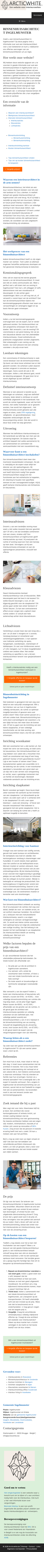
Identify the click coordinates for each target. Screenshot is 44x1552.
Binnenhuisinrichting (16, 135)
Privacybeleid (32, 1549)
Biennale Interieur (11, 1506)
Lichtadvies (15, 126)
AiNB (6, 1538)
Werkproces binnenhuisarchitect (21, 115)
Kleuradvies (16, 123)
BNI (29, 1527)
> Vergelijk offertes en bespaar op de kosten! (22, 679)
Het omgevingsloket (12, 1493)
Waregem (29, 1382)
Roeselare (27, 1377)
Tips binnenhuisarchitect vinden (21, 158)
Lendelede (19, 1422)
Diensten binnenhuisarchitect (20, 118)
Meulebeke (14, 1420)
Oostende (34, 1380)
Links (38, 1546)
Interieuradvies (17, 121)
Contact (32, 1546)
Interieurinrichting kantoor (18, 146)
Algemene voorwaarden (16, 1549)
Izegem (6, 1420)
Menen (33, 1387)
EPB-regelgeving (28, 412)
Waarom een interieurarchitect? (21, 113)
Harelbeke (26, 1392)
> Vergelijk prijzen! (12, 169)
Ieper (30, 1385)
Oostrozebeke (26, 1420)
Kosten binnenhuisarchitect (19, 148)
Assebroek (32, 1390)
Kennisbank (38, 15)
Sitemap (24, 1546)
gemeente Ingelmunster (26, 1415)
